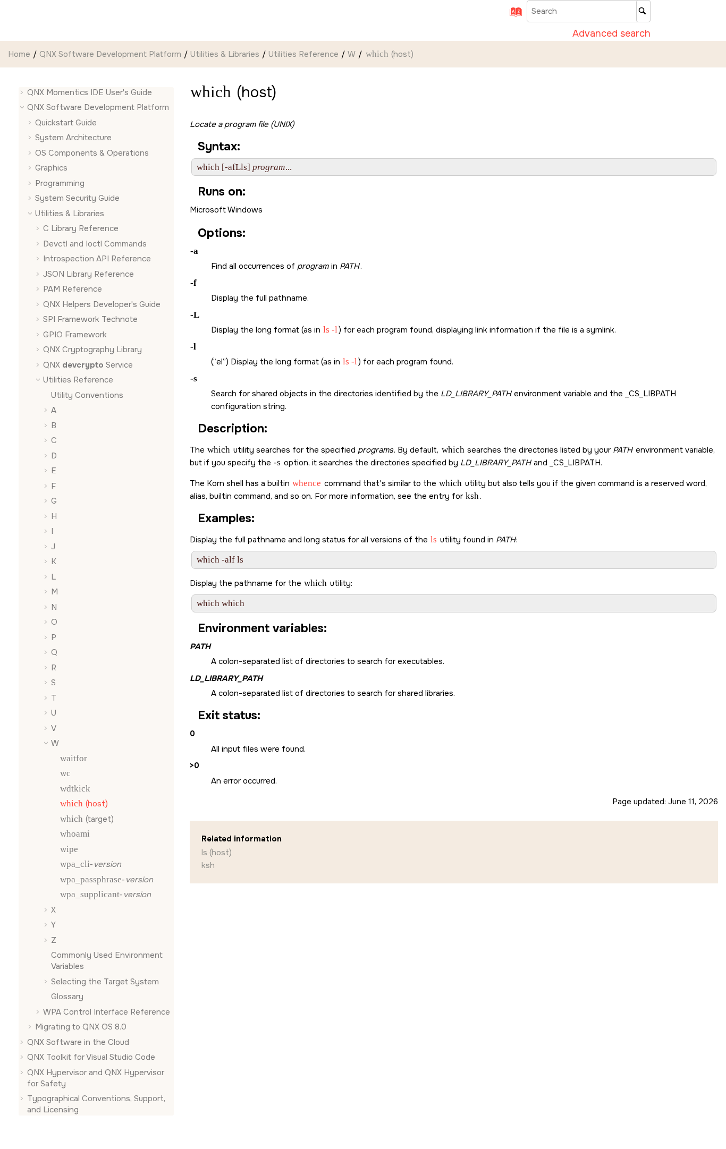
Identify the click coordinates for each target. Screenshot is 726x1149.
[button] (23, 92)
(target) (87, 819)
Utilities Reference (303, 54)
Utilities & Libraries (224, 54)
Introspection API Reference (97, 259)
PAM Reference (72, 289)
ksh (208, 865)
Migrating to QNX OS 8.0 (80, 1027)
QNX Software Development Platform (110, 54)
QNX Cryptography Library (92, 350)
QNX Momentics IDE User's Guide (89, 92)
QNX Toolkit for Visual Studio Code (91, 1057)
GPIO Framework (75, 334)
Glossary (67, 997)
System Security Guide (77, 198)
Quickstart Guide (66, 122)
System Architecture (73, 138)
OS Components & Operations (92, 153)
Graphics (51, 168)
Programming (60, 183)
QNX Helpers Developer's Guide (102, 304)
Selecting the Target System (105, 981)
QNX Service (88, 365)
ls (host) (216, 852)
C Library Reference (81, 229)
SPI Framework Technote (90, 319)
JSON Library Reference (88, 274)
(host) (389, 54)
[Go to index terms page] (512, 15)
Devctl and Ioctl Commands (95, 244)
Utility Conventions (87, 395)
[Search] (643, 11)
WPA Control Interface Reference (106, 1012)
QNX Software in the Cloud (78, 1042)
